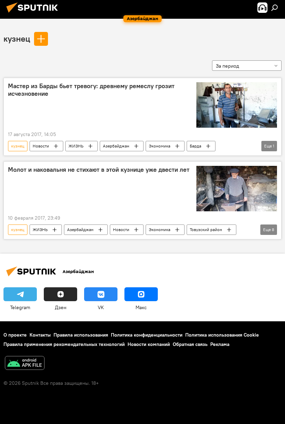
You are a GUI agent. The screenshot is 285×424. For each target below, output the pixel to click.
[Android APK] (24, 364)
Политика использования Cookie (222, 335)
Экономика (159, 146)
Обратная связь (190, 344)
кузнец (16, 38)
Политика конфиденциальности (146, 335)
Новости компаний (149, 344)
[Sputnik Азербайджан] (34, 13)
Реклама (219, 344)
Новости (41, 146)
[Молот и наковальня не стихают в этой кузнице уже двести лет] (236, 188)
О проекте (15, 335)
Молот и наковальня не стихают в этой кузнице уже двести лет (98, 169)
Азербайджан (116, 146)
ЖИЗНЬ (75, 146)
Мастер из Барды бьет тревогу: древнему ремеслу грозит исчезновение (91, 89)
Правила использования (81, 335)
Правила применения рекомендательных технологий (64, 344)
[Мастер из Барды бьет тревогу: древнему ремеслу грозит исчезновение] (236, 105)
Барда (195, 146)
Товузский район (206, 229)
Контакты (40, 335)
